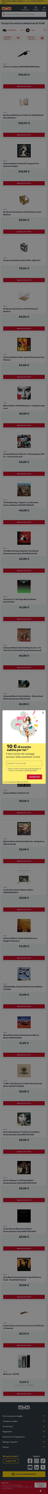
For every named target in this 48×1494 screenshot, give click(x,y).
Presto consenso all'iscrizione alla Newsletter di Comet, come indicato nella (24, 769)
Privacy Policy (32, 770)
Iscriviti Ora (34, 777)
